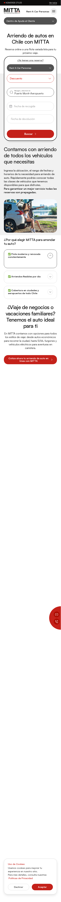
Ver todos (53, 2)
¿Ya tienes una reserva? (30, 60)
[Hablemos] (57, 621)
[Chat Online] (57, 614)
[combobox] (30, 78)
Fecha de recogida (21, 104)
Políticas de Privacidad (21, 878)
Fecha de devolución (21, 117)
